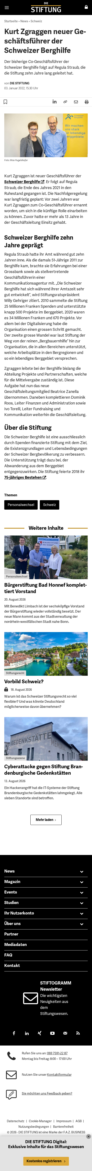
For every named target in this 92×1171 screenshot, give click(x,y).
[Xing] (39, 1033)
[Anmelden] (86, 7)
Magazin (12, 881)
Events (10, 892)
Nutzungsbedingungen (33, 1127)
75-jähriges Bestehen (23, 477)
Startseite (11, 21)
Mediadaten (15, 944)
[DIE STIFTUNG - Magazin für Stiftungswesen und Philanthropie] (46, 7)
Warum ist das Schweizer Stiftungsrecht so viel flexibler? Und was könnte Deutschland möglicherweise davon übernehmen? (40, 701)
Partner (11, 934)
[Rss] (78, 1033)
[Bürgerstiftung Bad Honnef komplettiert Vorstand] (46, 557)
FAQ (8, 955)
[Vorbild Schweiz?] (46, 654)
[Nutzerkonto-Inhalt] (6, 690)
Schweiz (36, 21)
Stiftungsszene (15, 758)
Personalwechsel (21, 505)
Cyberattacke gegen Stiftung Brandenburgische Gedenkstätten (43, 770)
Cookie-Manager (40, 1121)
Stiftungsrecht (15, 673)
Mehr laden (44, 820)
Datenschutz (15, 1121)
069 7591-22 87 (57, 1053)
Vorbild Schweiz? (24, 682)
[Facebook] (14, 1033)
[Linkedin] (26, 1033)
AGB (79, 1121)
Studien (11, 902)
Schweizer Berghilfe (22, 181)
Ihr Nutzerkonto (19, 913)
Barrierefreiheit (63, 1127)
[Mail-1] (65, 1033)
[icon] (30, 1002)
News (24, 21)
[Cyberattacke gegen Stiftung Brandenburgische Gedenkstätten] (46, 739)
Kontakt (12, 965)
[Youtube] (52, 1033)
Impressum (63, 1121)
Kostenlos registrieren (44, 1161)
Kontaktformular (59, 1075)
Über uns (12, 923)
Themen (10, 495)
